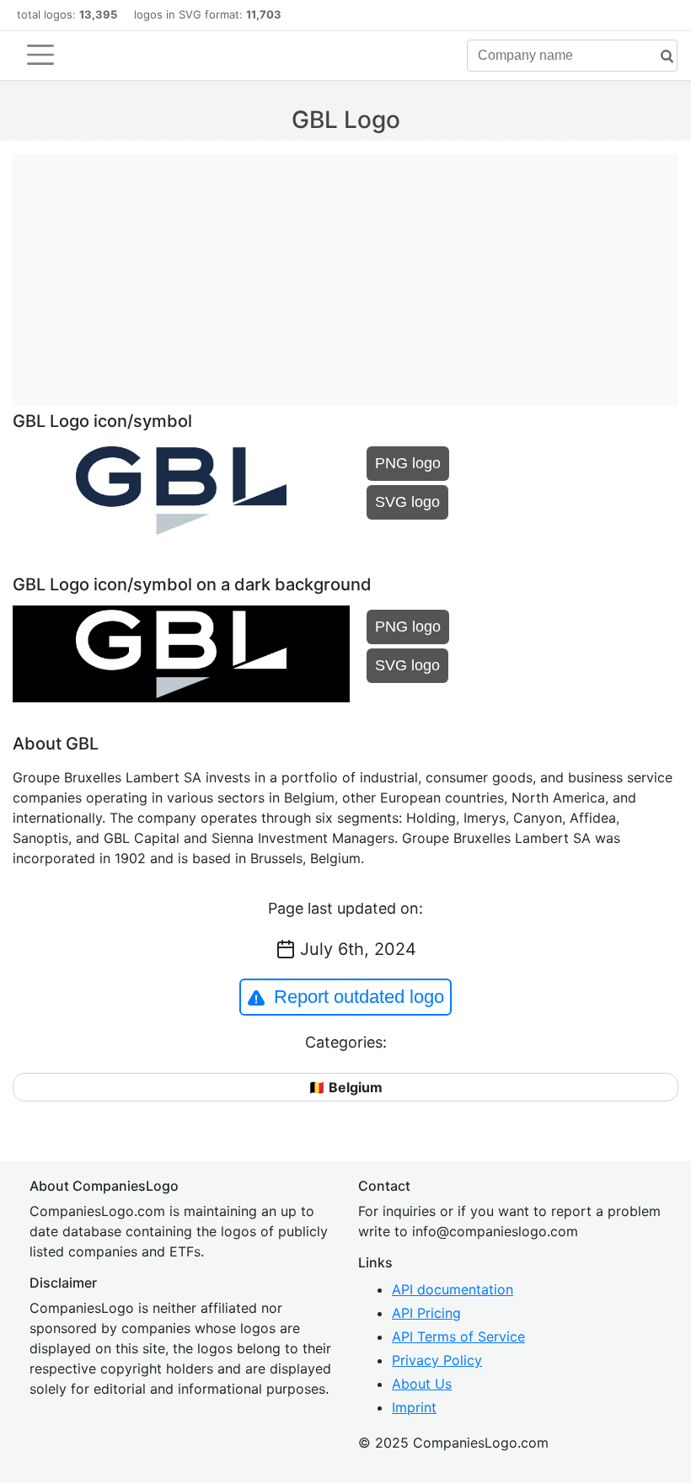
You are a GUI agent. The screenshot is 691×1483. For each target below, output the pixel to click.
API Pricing (426, 1312)
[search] (660, 56)
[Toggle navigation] (40, 55)
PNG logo (408, 463)
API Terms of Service (458, 1336)
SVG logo (407, 501)
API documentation (452, 1289)
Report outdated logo (359, 996)
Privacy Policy (437, 1360)
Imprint (414, 1407)
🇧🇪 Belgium (345, 1087)
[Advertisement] (345, 271)
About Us (422, 1383)
